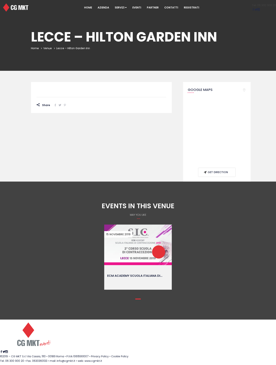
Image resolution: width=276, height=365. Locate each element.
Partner (153, 7)
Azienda (103, 7)
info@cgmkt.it (66, 361)
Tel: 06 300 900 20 (264, 5)
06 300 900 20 (14, 361)
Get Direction (218, 172)
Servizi (120, 7)
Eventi (136, 7)
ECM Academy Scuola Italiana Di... (134, 276)
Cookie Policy (119, 356)
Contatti (171, 7)
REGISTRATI (191, 7)
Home (88, 7)
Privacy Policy (100, 356)
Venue (47, 48)
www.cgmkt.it (93, 361)
